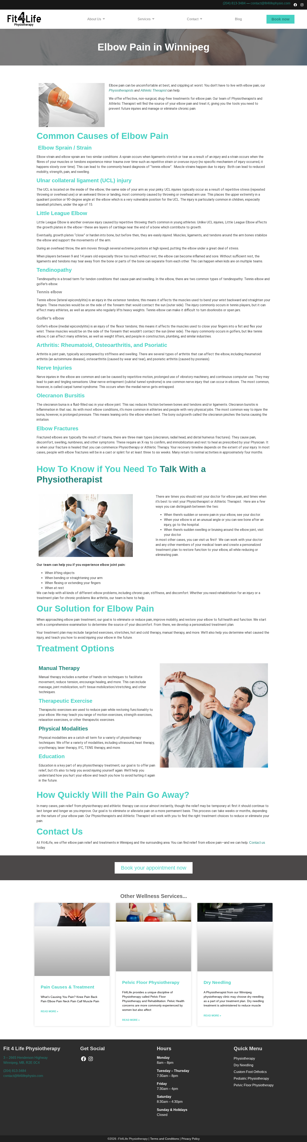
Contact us (257, 842)
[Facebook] (295, 4)
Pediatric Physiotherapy (251, 1078)
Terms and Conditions (164, 1138)
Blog (238, 19)
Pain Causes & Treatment (67, 987)
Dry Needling (217, 982)
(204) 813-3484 (234, 3)
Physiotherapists (121, 90)
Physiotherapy (244, 1058)
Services (144, 19)
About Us (94, 19)
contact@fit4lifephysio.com (270, 3)
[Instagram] (302, 4)
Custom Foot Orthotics (250, 1072)
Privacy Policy (190, 1138)
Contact (192, 19)
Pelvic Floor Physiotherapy (150, 982)
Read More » (49, 1011)
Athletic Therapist (153, 90)
